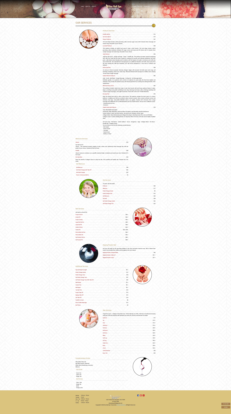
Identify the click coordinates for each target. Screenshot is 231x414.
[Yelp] (143, 395)
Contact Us (146, 6)
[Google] (141, 395)
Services (94, 6)
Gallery (140, 6)
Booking (134, 6)
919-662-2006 (115, 401)
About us (88, 6)
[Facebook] (138, 395)
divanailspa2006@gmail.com (115, 403)
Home (82, 6)
